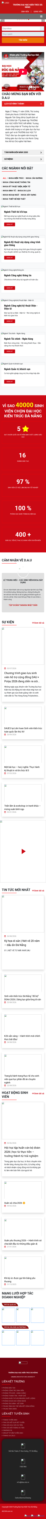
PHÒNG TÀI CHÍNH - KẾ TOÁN (13, 1403)
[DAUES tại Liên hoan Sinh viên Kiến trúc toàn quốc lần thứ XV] (23, 715)
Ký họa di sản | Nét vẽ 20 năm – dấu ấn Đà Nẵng (22, 943)
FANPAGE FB (7, 1430)
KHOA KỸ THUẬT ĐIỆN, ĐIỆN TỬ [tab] (16, 186)
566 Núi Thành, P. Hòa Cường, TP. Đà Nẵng (23, 1451)
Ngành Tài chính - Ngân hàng (18, 338)
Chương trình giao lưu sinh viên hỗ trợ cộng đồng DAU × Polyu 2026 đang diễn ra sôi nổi (21, 677)
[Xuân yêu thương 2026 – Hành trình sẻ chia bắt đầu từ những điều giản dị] (23, 1228)
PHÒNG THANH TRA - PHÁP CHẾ (14, 1396)
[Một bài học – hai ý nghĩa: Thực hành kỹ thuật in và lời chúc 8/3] (23, 754)
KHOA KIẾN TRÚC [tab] (16, 178)
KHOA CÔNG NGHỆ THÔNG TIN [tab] (16, 182)
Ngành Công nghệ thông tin (17, 275)
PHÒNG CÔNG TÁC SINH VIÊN (13, 1390)
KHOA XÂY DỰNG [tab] (28, 195)
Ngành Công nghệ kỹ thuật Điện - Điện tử (20, 307)
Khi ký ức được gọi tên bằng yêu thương (19, 1280)
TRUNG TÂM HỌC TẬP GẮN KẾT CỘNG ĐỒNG (18, 1406)
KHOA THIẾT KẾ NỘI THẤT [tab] (14, 199)
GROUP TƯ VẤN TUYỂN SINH (13, 1433)
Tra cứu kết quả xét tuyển (13, 1422)
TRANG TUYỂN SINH (10, 1420)
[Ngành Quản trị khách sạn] (23, 363)
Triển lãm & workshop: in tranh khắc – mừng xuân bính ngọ (22, 807)
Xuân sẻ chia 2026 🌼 (14, 1203)
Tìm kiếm (23, 40)
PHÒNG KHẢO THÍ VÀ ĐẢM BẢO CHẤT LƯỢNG (19, 1398)
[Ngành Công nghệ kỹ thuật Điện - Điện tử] (23, 300)
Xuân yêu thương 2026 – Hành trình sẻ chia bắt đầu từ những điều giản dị (23, 1242)
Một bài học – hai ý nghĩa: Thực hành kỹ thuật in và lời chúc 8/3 (22, 769)
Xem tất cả (39, 623)
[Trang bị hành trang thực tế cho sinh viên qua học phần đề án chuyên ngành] (23, 1063)
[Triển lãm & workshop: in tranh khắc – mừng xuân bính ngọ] (23, 793)
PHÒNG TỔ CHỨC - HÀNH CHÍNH (14, 1393)
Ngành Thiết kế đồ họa (15, 211)
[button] (17, 19)
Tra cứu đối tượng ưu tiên (13, 1428)
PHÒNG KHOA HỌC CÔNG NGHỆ (14, 1401)
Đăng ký (10, 224)
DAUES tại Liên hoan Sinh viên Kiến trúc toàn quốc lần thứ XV (23, 730)
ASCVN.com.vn (7, 1511)
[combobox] (21, 28)
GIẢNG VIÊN (38, 12)
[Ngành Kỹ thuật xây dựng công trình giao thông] (23, 236)
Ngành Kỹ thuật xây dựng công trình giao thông (22, 244)
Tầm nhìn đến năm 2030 (16, 152)
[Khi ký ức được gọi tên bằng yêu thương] (23, 1265)
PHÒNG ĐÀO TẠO (9, 1388)
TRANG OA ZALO (9, 1436)
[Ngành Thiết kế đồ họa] (23, 206)
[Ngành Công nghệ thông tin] (23, 270)
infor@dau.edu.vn (23, 1482)
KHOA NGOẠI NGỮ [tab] (11, 195)
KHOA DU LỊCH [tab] (24, 191)
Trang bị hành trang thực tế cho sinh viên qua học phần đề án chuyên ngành (21, 1079)
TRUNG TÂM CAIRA (10, 1409)
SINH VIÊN (25, 12)
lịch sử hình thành (14, 104)
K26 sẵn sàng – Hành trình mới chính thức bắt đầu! (22, 1038)
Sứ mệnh (8, 159)
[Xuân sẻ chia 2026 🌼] (23, 1190)
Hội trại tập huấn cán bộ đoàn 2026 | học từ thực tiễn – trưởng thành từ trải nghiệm (22, 1152)
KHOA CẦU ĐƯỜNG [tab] (34, 178)
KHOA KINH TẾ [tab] (9, 191)
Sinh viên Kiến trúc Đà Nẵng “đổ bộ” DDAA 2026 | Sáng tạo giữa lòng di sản (22, 998)
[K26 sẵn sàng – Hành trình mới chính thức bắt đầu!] (23, 1023)
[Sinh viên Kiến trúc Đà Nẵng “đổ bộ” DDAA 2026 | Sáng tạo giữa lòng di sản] (23, 983)
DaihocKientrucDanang (23, 1498)
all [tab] (5, 178)
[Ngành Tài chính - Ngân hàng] (23, 333)
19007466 (23, 1467)
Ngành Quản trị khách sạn (17, 369)
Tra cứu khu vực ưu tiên (13, 1425)
